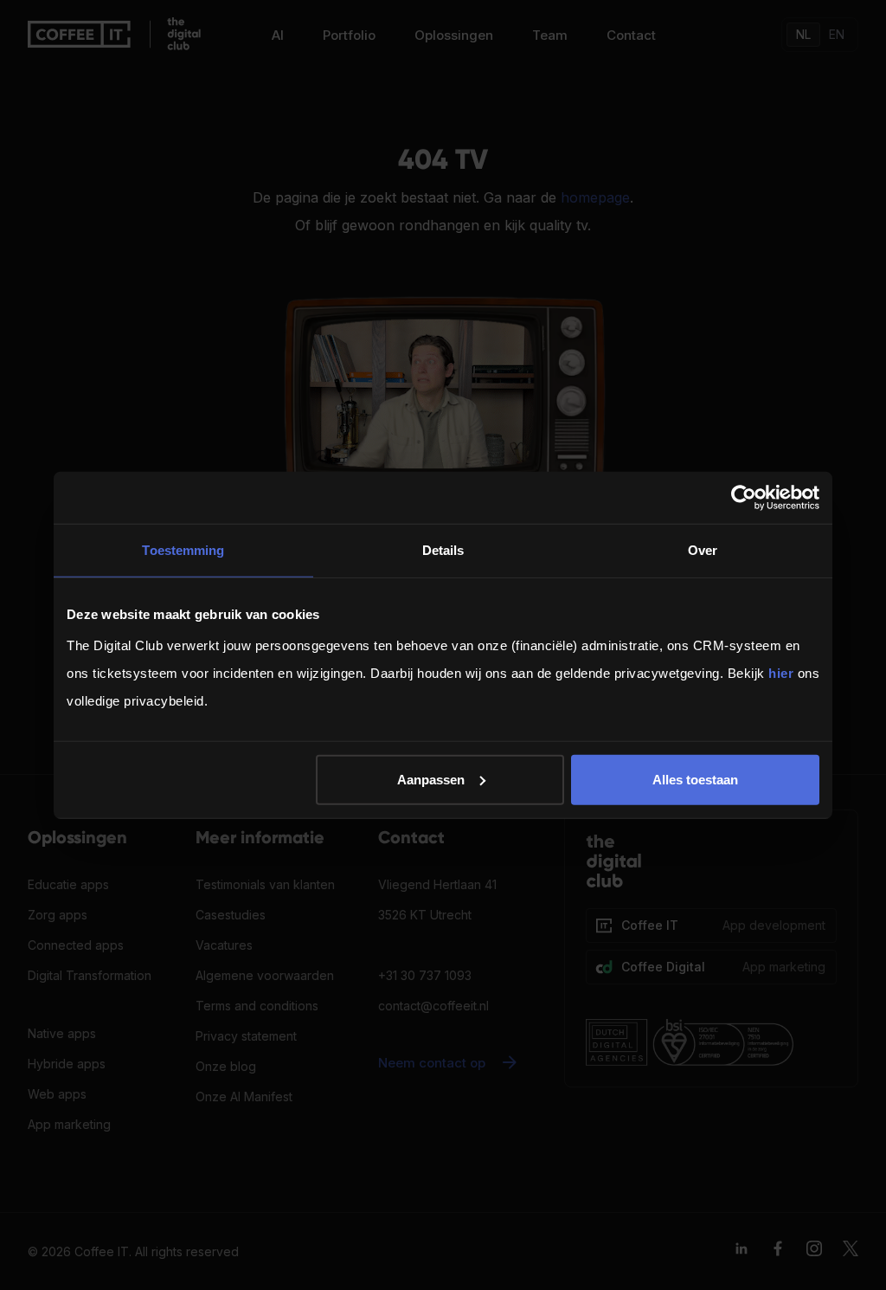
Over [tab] (702, 550)
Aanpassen (431, 778)
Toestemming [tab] (183, 550)
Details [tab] (443, 550)
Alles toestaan (695, 778)
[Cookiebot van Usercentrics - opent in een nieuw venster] (743, 498)
